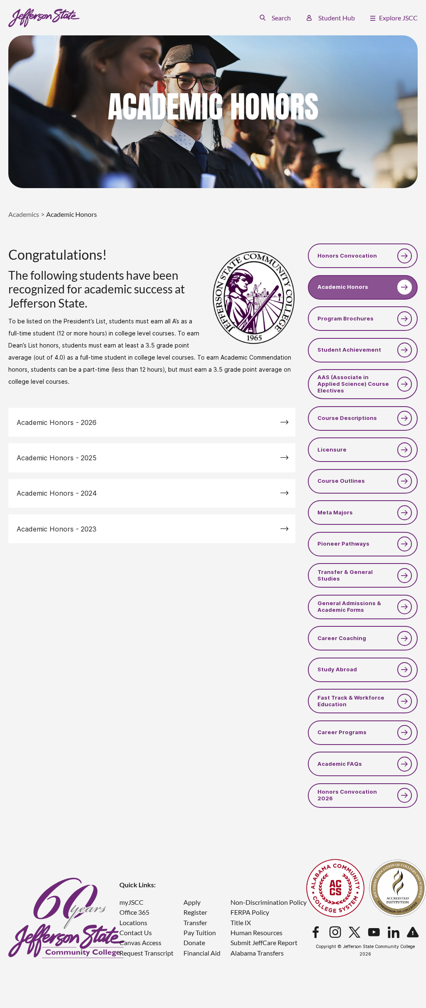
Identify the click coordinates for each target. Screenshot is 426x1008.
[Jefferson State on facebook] (316, 932)
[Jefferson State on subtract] (413, 932)
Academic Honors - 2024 (57, 493)
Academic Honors (342, 287)
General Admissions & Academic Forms (349, 606)
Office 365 (134, 912)
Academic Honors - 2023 (57, 529)
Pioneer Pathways (343, 544)
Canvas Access (140, 942)
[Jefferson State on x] (354, 932)
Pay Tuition (199, 932)
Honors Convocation (347, 256)
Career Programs (342, 732)
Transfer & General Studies (345, 575)
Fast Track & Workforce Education (350, 701)
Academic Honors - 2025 (57, 458)
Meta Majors (335, 512)
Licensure (332, 450)
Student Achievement (349, 350)
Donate (194, 942)
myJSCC (131, 902)
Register (195, 912)
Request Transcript (146, 953)
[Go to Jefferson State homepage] (66, 918)
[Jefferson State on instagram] (335, 932)
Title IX (240, 922)
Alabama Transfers (257, 953)
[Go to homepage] (43, 17)
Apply (192, 902)
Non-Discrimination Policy (268, 902)
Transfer (195, 922)
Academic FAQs (339, 764)
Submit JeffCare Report (263, 942)
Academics (23, 214)
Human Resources (256, 932)
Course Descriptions (347, 418)
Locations (133, 922)
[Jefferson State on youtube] (374, 932)
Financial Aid (201, 953)
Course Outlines (341, 481)
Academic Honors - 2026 (57, 422)
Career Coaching (341, 638)
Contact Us (135, 932)
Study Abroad (337, 669)
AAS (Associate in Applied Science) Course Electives (353, 384)
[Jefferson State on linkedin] (393, 932)
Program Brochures (345, 318)
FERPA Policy (249, 912)
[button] (275, 18)
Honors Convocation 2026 (347, 795)
